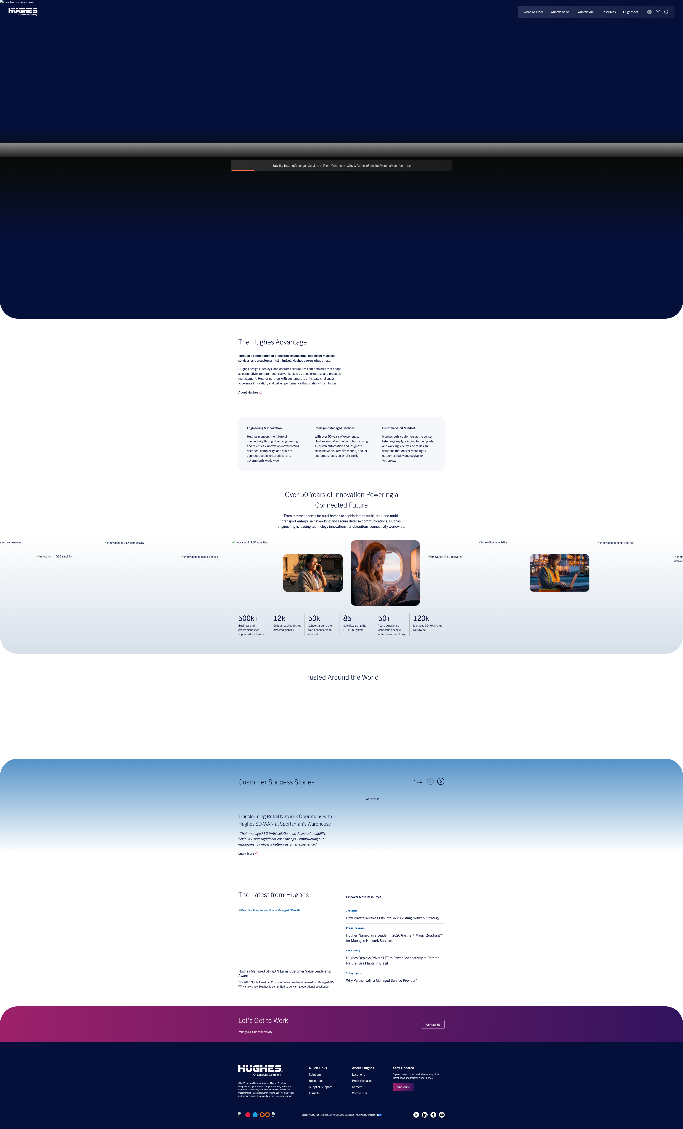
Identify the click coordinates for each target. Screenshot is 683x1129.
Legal (304, 1115)
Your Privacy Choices (365, 1115)
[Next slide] (441, 781)
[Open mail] (658, 12)
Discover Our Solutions (285, 110)
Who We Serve (560, 12)
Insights (314, 1093)
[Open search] (666, 12)
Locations (358, 1074)
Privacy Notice (315, 1115)
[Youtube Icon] (442, 1115)
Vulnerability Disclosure (343, 1115)
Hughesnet (630, 12)
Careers (357, 1087)
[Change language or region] (649, 12)
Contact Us (433, 1024)
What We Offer (533, 12)
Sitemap (327, 1115)
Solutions (315, 1074)
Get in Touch (250, 110)
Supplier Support (320, 1087)
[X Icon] (416, 1115)
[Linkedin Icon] (425, 1115)
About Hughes (363, 1068)
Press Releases (362, 1080)
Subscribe (403, 1087)
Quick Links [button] (318, 1068)
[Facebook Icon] (433, 1115)
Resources (609, 12)
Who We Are (586, 12)
